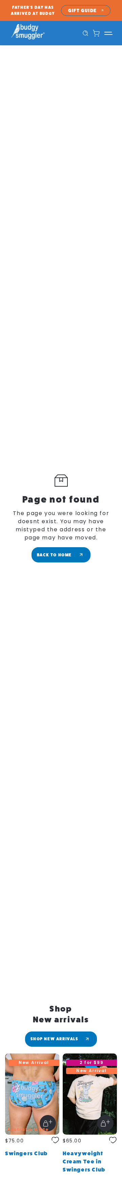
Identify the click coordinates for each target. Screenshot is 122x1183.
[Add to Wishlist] (55, 1140)
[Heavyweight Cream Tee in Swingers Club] (90, 1094)
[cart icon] (96, 33)
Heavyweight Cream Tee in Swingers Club (84, 1161)
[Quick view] (48, 1123)
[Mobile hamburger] (108, 33)
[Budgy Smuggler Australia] (35, 33)
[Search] (85, 33)
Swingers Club (26, 1153)
